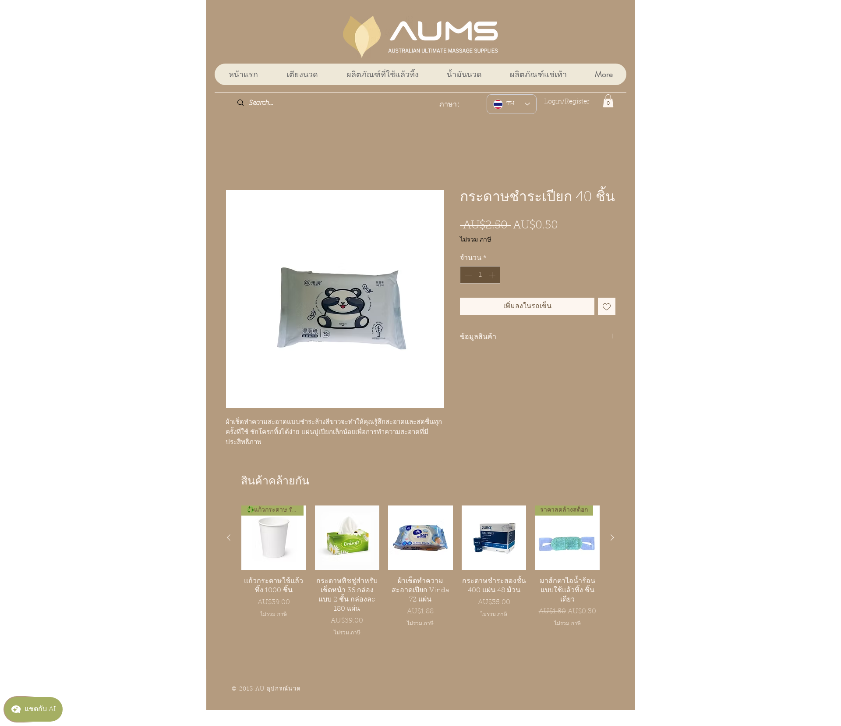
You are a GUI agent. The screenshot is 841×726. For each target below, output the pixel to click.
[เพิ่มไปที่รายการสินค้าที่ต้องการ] (606, 307)
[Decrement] (467, 275)
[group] (420, 572)
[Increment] (493, 275)
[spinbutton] (480, 275)
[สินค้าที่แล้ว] (228, 538)
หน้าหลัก (239, 158)
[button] (608, 100)
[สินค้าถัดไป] (612, 538)
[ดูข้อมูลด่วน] (347, 538)
